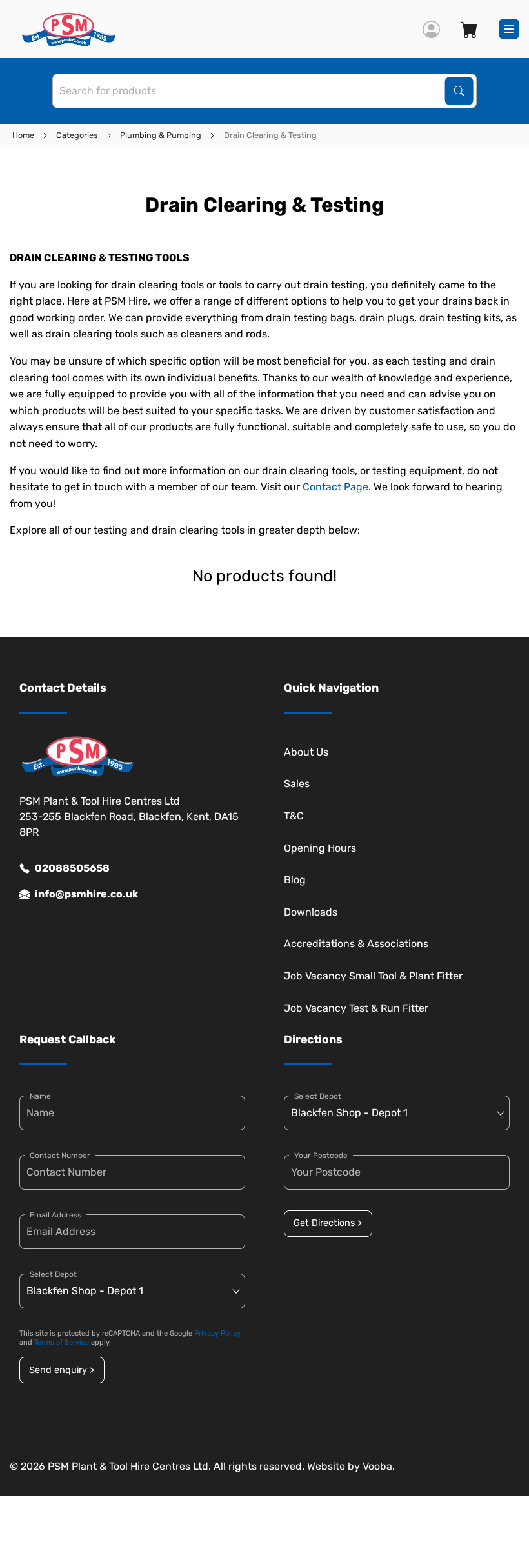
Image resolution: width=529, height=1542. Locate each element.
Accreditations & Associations (356, 943)
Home (23, 135)
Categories (77, 135)
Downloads (310, 912)
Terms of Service (61, 1342)
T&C (294, 816)
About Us (306, 752)
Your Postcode (321, 1155)
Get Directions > (328, 1222)
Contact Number (60, 1155)
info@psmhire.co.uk (86, 894)
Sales (297, 783)
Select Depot (53, 1274)
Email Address (55, 1214)
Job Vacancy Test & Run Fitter (356, 1008)
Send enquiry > (61, 1370)
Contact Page (335, 487)
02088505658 (72, 868)
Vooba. (379, 1466)
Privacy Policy (217, 1333)
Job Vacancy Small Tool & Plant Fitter (373, 976)
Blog (295, 880)
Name (40, 1096)
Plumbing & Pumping (160, 135)
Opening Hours (320, 848)
